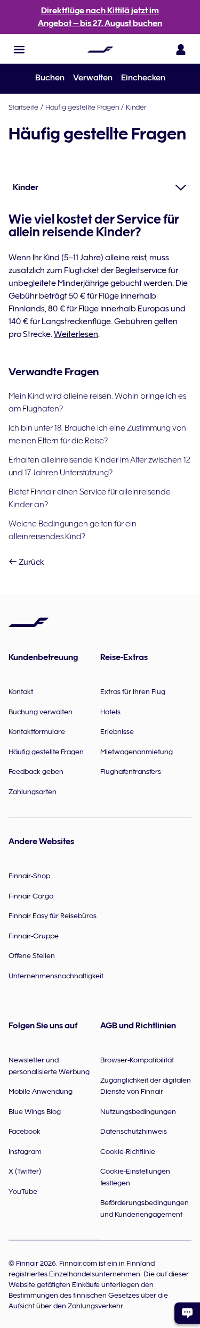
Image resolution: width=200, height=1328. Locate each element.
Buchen (50, 78)
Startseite (23, 107)
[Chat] (187, 1313)
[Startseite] (100, 49)
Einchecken (143, 78)
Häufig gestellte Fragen (82, 107)
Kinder (136, 107)
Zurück (30, 562)
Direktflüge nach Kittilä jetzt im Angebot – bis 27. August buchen (100, 17)
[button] (19, 49)
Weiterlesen (76, 334)
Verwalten (93, 78)
